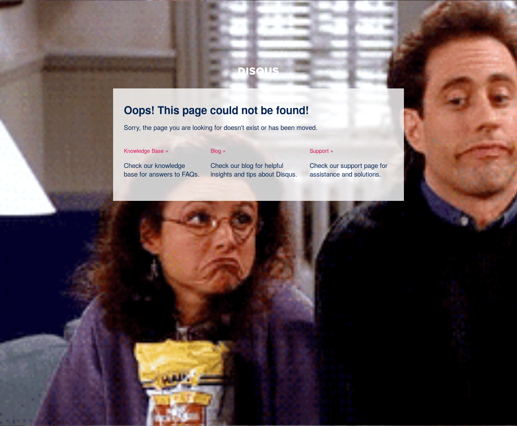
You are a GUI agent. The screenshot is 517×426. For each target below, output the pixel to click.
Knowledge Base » (146, 150)
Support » (321, 150)
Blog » (218, 150)
